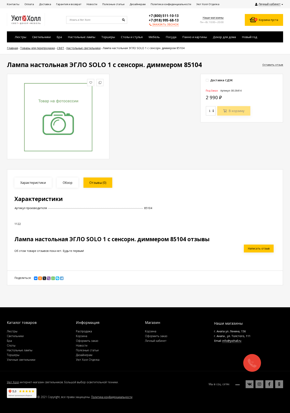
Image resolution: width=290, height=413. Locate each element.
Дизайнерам (84, 355)
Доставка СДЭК (221, 80)
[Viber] (49, 278)
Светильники (15, 336)
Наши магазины (213, 18)
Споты (11, 345)
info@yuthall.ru (231, 341)
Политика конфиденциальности (111, 397)
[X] (44, 278)
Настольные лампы (19, 350)
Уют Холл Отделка (87, 360)
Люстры (12, 331)
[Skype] (57, 278)
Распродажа (84, 331)
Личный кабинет (156, 341)
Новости (81, 345)
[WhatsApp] (53, 278)
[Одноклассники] (40, 278)
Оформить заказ (87, 341)
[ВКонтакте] (35, 278)
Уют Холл (13, 382)
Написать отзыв (259, 248)
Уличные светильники (21, 360)
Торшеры (13, 355)
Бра (9, 341)
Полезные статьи (87, 350)
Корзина (81, 336)
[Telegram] (62, 278)
